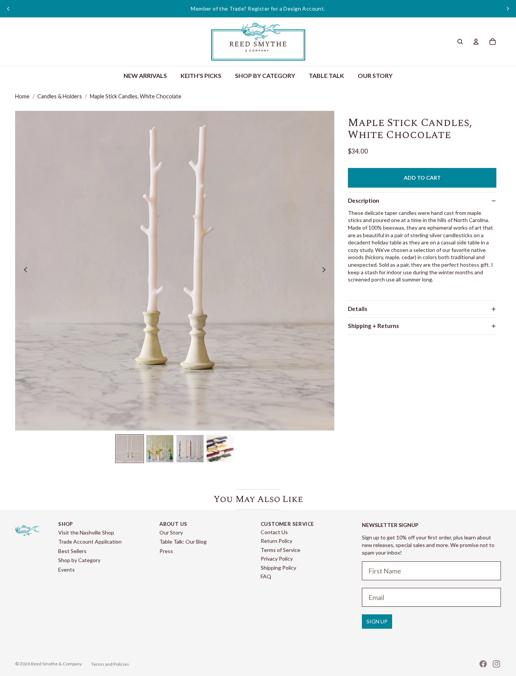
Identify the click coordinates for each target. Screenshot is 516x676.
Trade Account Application (90, 541)
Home (22, 96)
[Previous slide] (8, 8)
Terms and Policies (110, 664)
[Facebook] (483, 663)
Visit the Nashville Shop (86, 532)
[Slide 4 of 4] (220, 448)
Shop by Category (79, 560)
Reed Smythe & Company (56, 664)
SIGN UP (377, 621)
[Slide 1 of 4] (129, 448)
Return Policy (276, 541)
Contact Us (274, 532)
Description (363, 200)
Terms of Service (280, 550)
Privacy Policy (277, 558)
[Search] (460, 41)
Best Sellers (72, 551)
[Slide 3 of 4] (190, 448)
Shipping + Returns (373, 325)
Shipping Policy (278, 567)
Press (166, 551)
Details (357, 308)
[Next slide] (507, 8)
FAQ (266, 576)
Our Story (171, 532)
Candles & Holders (59, 96)
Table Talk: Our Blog (183, 541)
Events (66, 569)
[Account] (476, 41)
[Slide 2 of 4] (159, 448)
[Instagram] (496, 663)
